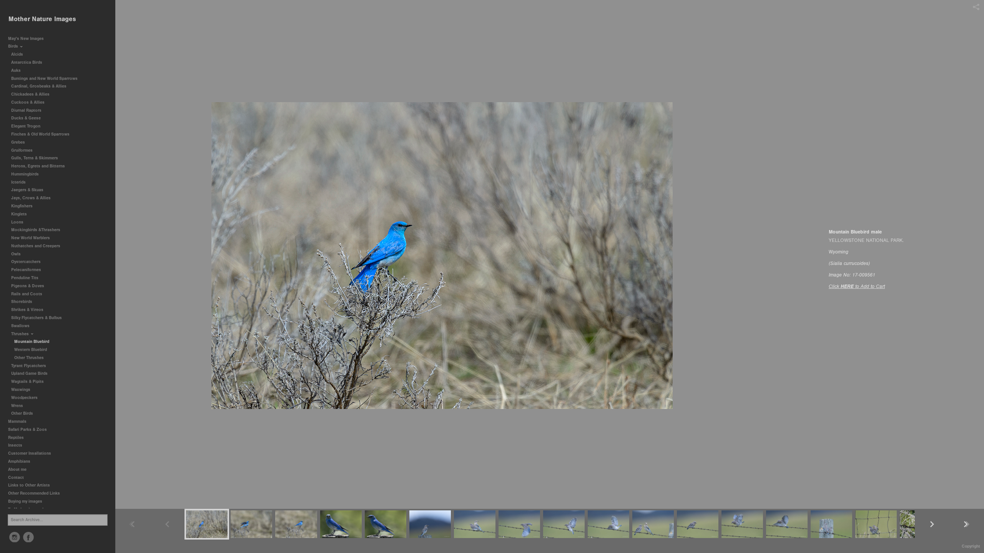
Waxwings (20, 389)
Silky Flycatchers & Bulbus (36, 317)
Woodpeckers (25, 397)
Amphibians (19, 461)
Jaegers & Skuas (28, 189)
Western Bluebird (30, 349)
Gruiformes (22, 150)
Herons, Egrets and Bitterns (38, 166)
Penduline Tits (25, 277)
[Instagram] (14, 537)
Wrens (17, 405)
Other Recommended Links (34, 493)
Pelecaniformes (26, 269)
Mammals (18, 421)
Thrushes (20, 333)
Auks (16, 70)
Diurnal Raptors (27, 110)
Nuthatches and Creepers (35, 245)
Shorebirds (22, 301)
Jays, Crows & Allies (31, 197)
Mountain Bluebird (31, 341)
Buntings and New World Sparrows (45, 78)
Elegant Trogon (25, 126)
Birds (13, 46)
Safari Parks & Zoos (28, 429)
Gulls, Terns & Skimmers (35, 158)
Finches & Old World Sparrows (40, 134)
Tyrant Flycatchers (29, 365)
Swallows (20, 325)
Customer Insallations (29, 453)
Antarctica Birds (27, 62)
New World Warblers (31, 237)
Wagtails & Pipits (27, 381)
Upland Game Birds (30, 373)
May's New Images (26, 38)
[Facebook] (28, 537)
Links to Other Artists (29, 485)
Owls (16, 254)
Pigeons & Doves (27, 285)
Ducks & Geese (26, 118)
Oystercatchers (26, 261)
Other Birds (22, 413)
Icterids (18, 182)
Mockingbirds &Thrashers (35, 229)
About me (17, 469)
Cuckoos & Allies (28, 102)
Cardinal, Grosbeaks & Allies (38, 86)
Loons (17, 222)
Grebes (18, 142)
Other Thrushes (29, 357)
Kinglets (19, 214)
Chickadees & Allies (31, 94)
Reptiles (16, 437)
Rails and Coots (26, 293)
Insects (15, 445)
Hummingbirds (25, 174)
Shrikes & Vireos (27, 309)
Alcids (17, 54)
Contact (16, 477)
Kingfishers (22, 206)
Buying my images (25, 501)
